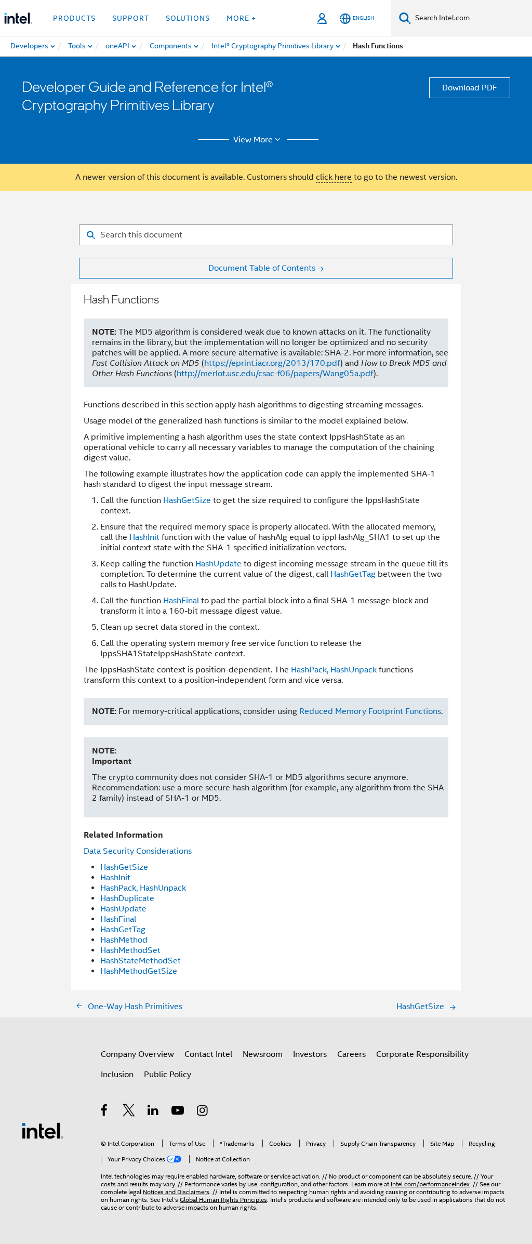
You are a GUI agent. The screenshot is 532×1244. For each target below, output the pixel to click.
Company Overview (137, 1054)
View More (253, 140)
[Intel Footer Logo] (42, 1130)
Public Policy (167, 1074)
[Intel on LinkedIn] (153, 1112)
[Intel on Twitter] (129, 1112)
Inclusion (117, 1074)
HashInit (144, 537)
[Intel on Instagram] (203, 1112)
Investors (310, 1054)
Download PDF (469, 88)
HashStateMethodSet (140, 961)
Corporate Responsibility (422, 1054)
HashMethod (124, 940)
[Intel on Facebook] (105, 1112)
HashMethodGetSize (138, 971)
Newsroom (263, 1054)
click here (334, 177)
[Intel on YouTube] (178, 1112)
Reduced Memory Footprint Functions (370, 711)
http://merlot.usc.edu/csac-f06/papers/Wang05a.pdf (275, 373)
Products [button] (74, 18)
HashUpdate (218, 564)
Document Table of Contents (261, 268)
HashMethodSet (130, 950)
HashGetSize (187, 500)
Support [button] (130, 18)
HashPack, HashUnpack (334, 670)
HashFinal (181, 600)
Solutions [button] (188, 18)
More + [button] (241, 18)
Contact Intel (208, 1054)
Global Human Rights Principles (223, 1199)
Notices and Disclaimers (176, 1192)
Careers (351, 1054)
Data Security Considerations (138, 851)
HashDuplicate (127, 898)
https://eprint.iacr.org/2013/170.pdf (272, 363)
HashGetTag (353, 574)
